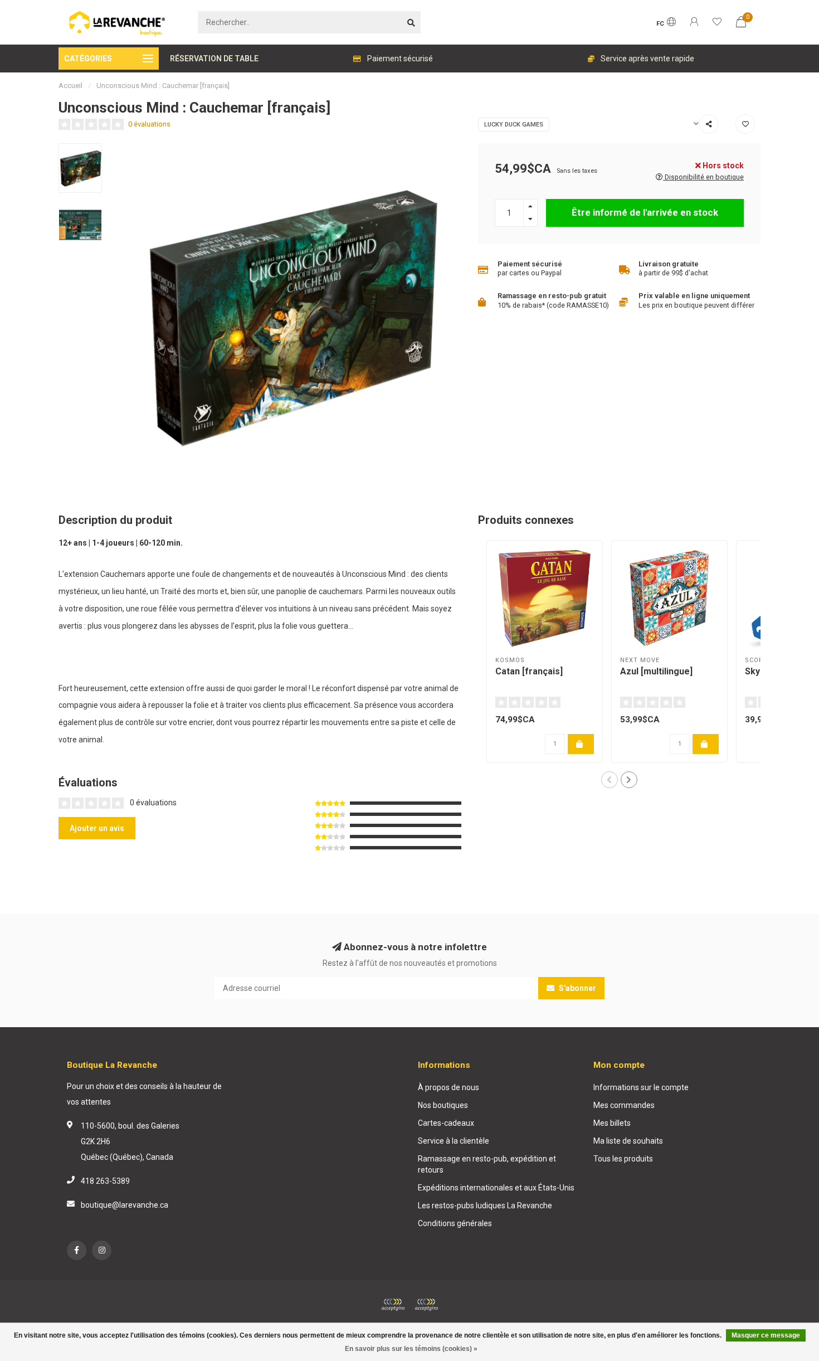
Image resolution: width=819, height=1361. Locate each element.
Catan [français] (529, 671)
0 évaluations (149, 124)
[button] (609, 779)
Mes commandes (624, 1105)
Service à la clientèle (453, 1140)
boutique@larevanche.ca (124, 1204)
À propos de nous (448, 1087)
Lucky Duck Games (513, 124)
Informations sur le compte (641, 1087)
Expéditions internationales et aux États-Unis (496, 1187)
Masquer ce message (766, 1335)
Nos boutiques (443, 1105)
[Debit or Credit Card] (393, 1304)
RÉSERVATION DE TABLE (214, 58)
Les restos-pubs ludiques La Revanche (485, 1205)
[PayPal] (426, 1304)
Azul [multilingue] (656, 671)
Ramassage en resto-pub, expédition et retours (487, 1164)
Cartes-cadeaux (446, 1123)
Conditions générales (455, 1223)
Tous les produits (623, 1158)
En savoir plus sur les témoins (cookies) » (411, 1349)
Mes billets (612, 1123)
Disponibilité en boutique (703, 177)
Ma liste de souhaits (628, 1140)
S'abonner (576, 988)
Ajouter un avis (97, 828)
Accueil (70, 85)
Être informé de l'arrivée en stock (645, 212)
